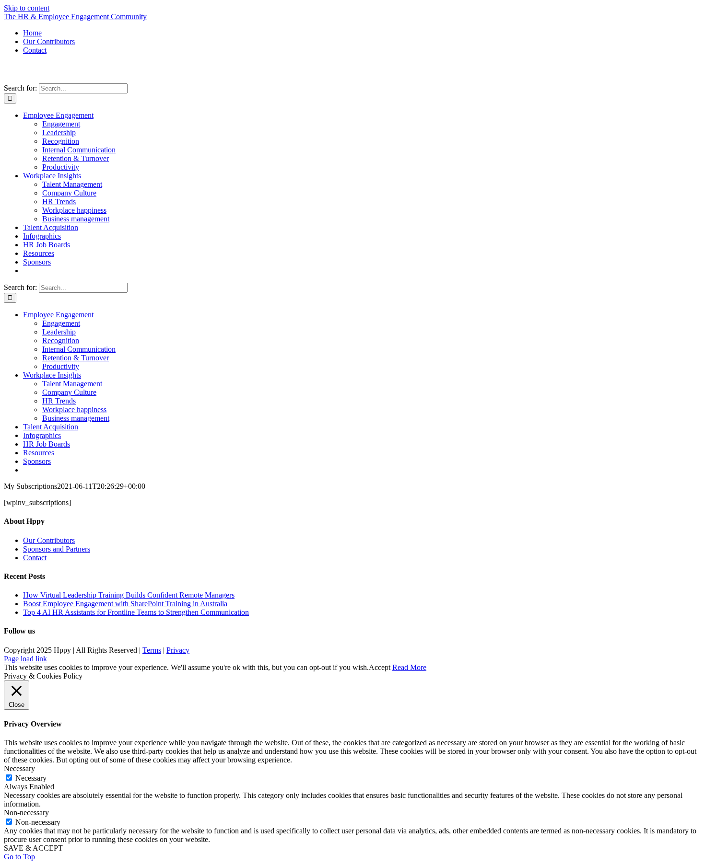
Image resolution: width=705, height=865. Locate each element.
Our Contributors (49, 540)
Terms (151, 650)
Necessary (31, 778)
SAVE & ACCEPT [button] (33, 848)
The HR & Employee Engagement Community (75, 16)
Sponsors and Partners (56, 549)
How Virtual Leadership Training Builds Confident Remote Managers (129, 595)
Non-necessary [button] (26, 812)
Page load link (25, 659)
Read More (409, 667)
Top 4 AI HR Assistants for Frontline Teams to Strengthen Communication (136, 612)
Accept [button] (379, 667)
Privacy (177, 650)
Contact (35, 558)
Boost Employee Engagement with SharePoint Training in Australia (125, 604)
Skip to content (26, 8)
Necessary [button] (19, 768)
